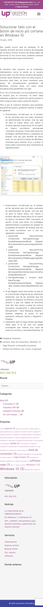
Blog (2, 400)
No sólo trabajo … (11, 414)
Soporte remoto (22, 7)
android (10, 428)
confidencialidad (26, 434)
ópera (37, 469)
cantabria (17, 432)
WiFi (23, 465)
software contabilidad (7, 461)
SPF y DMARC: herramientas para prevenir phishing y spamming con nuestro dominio (20, 524)
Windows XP (29, 469)
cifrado (25, 432)
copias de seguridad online (24, 437)
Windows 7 (33, 465)
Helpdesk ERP (9, 407)
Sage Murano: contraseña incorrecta (19, 345)
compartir (36, 432)
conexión (16, 434)
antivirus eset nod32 (22, 429)
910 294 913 (9, 2)
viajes (18, 465)
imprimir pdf (13, 446)
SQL (13, 465)
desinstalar (13, 440)
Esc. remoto (10, 552)
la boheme (12, 450)
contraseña (37, 434)
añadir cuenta (35, 429)
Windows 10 (35, 342)
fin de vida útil (25, 443)
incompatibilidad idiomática (28, 446)
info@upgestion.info (24, 2)
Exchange (6, 443)
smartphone (34, 457)
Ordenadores (11, 542)
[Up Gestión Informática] (14, 14)
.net (2, 429)
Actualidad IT (9, 404)
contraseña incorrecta (7, 437)
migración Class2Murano (25, 454)
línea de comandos (19, 342)
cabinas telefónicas (6, 432)
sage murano (21, 457)
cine (30, 432)
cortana (6, 342)
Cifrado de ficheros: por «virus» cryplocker (22, 349)
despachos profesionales (26, 440)
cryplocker (4, 440)
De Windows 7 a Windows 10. (18, 517)
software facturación (22, 461)
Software (9, 556)
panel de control (7, 457)
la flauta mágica (22, 450)
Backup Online (11, 549)
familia (14, 443)
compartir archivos (6, 434)
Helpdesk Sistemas (11, 338)
